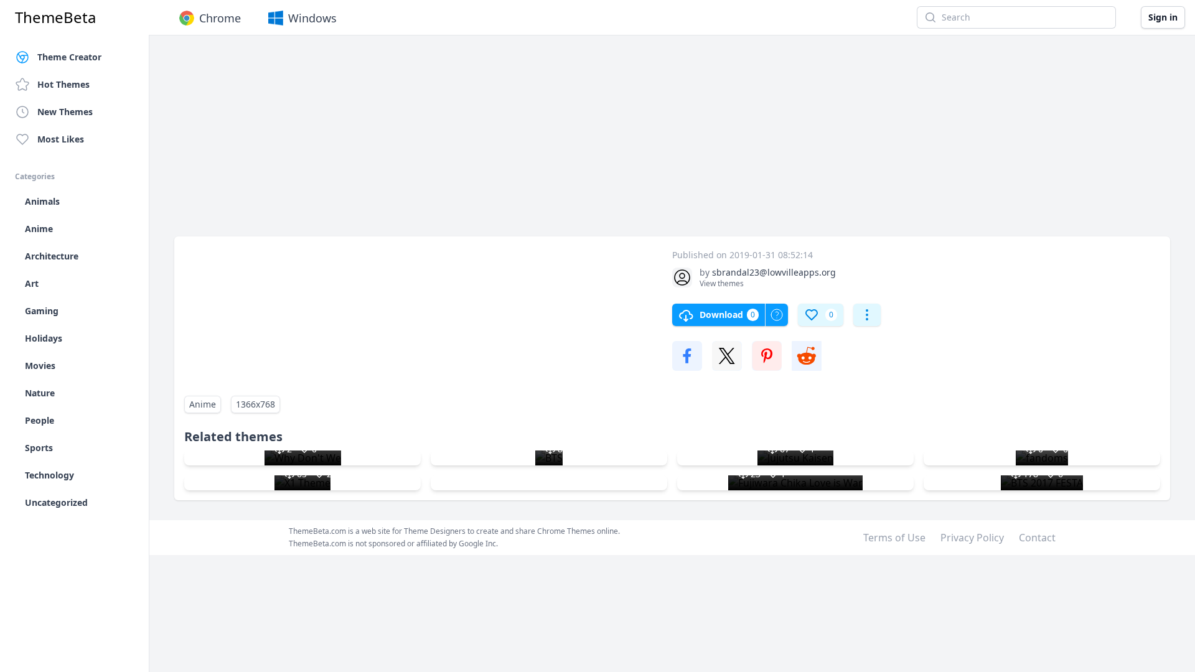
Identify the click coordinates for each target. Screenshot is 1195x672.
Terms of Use (894, 537)
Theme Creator (69, 57)
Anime (202, 404)
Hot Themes (63, 84)
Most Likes (60, 139)
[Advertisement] (547, 142)
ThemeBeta (55, 17)
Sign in (1163, 17)
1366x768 (255, 404)
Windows (312, 18)
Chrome (220, 18)
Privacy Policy (972, 537)
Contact (1037, 537)
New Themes (65, 112)
